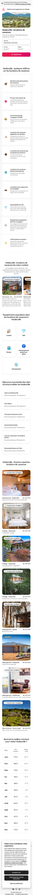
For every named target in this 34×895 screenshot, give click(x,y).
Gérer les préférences (16, 883)
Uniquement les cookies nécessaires (16, 878)
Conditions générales (21, 894)
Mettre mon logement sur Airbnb (18, 9)
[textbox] (9, 49)
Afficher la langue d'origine (23, 4)
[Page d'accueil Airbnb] (3, 9)
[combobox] (16, 43)
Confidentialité (9, 894)
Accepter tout (16, 872)
